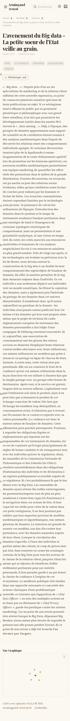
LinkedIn (41, 708)
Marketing (39, 63)
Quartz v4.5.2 (25, 703)
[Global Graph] (64, 657)
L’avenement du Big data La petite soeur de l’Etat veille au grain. (31, 24)
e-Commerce (22, 63)
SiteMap (20, 18)
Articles (36, 18)
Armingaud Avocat (16, 7)
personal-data (56, 63)
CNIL (8, 63)
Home (6, 18)
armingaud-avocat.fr (17, 708)
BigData (9, 69)
